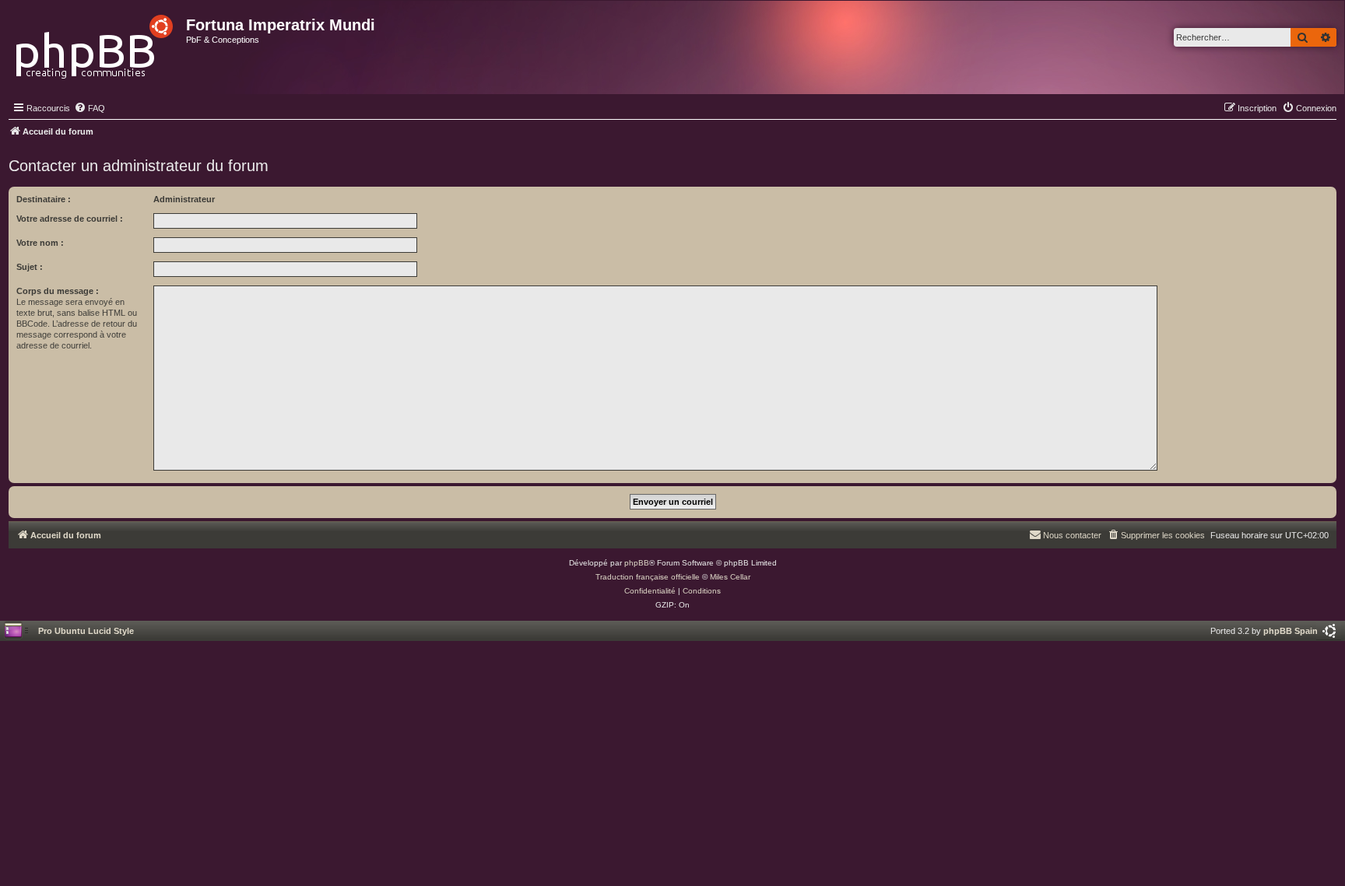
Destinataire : (43, 199)
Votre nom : (40, 242)
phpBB (636, 563)
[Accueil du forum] (95, 42)
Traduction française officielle (647, 577)
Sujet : (29, 266)
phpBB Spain (1290, 631)
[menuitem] (89, 108)
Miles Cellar (730, 577)
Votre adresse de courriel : (69, 218)
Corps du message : (57, 291)
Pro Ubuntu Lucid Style (86, 631)
